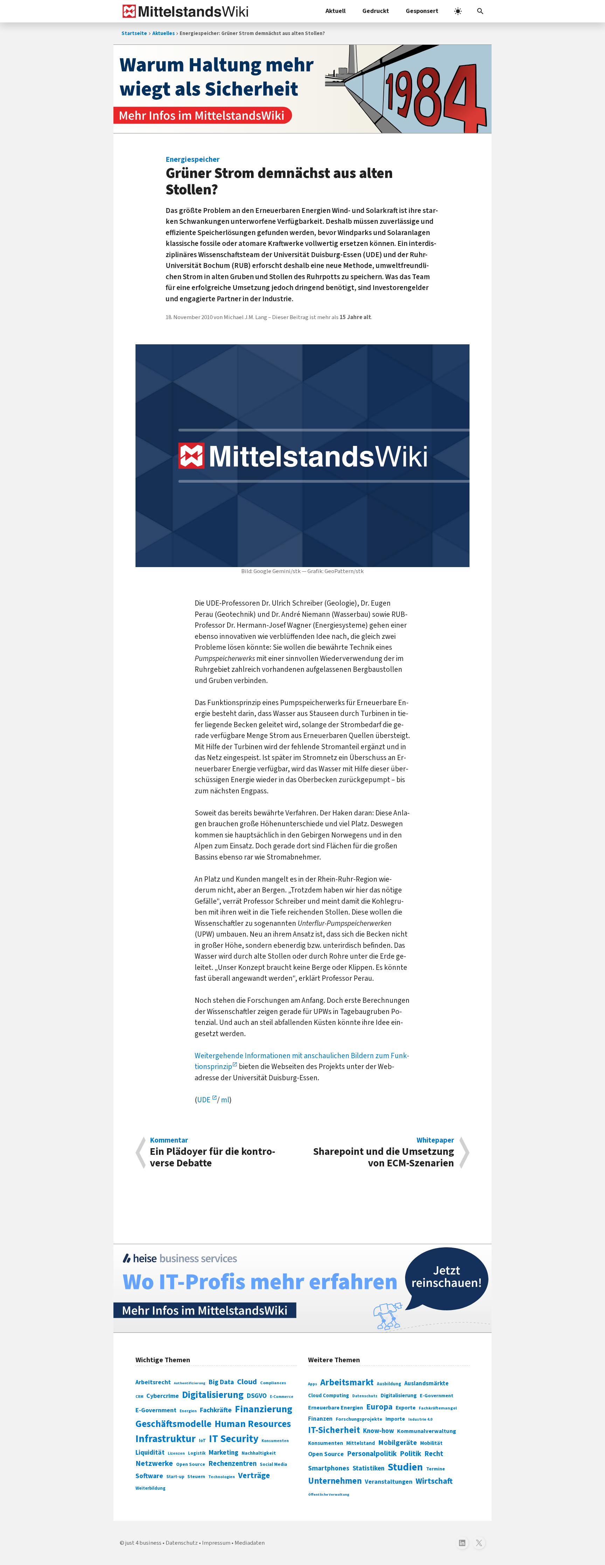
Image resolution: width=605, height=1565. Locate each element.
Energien (188, 1411)
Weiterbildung (150, 1488)
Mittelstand (360, 1443)
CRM (139, 1396)
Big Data (221, 1382)
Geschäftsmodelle (173, 1424)
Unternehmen (335, 1481)
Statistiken (368, 1468)
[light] (458, 11)
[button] (480, 11)
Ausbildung (389, 1384)
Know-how (378, 1430)
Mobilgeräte (397, 1443)
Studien (405, 1467)
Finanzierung (263, 1409)
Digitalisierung (213, 1395)
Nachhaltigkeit (259, 1453)
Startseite (134, 33)
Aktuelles (163, 33)
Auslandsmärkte (426, 1383)
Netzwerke (154, 1463)
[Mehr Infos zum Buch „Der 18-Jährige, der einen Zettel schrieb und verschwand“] (302, 89)
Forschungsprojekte (359, 1419)
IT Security (233, 1439)
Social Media (273, 1464)
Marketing (223, 1452)
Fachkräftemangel (438, 1408)
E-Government (155, 1410)
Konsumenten (275, 1441)
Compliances (273, 1383)
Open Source (190, 1464)
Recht (433, 1454)
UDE (204, 1100)
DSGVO (257, 1396)
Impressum (216, 1543)
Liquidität (150, 1452)
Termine (435, 1469)
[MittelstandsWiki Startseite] (184, 11)
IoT (202, 1441)
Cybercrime (162, 1395)
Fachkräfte (216, 1410)
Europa (379, 1407)
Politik (410, 1454)
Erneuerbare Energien (335, 1408)
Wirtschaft (434, 1481)
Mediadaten (250, 1543)
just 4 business (143, 1543)
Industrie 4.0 (420, 1419)
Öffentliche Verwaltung (328, 1494)
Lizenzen (176, 1453)
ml (225, 1100)
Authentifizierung (190, 1383)
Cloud (247, 1381)
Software (149, 1476)
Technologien (221, 1477)
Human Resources (253, 1424)
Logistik (197, 1453)
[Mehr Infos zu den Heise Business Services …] (302, 1288)
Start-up (175, 1477)
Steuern (196, 1477)
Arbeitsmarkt (347, 1382)
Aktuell (336, 11)
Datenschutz (364, 1396)
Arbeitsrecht (153, 1382)
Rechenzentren (232, 1464)
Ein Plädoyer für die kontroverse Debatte (212, 1153)
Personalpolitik (372, 1454)
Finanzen (320, 1419)
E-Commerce (281, 1396)
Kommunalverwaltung (426, 1431)
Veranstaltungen (388, 1481)
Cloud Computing (328, 1395)
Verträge (254, 1475)
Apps (312, 1384)
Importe (395, 1419)
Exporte (406, 1408)
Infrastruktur (165, 1439)
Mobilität (431, 1443)
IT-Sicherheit (334, 1430)
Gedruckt (375, 11)
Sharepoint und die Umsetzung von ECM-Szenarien (383, 1153)
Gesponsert (422, 11)
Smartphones (328, 1468)
